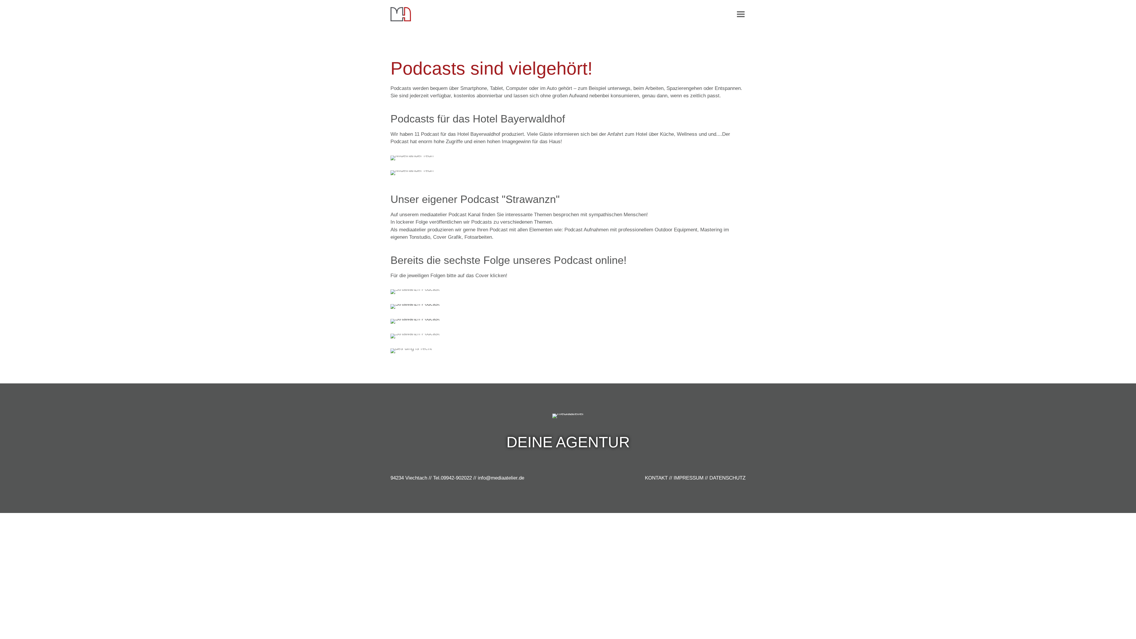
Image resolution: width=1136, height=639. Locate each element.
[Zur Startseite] (400, 14)
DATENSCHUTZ (727, 478)
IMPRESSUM (688, 478)
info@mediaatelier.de (501, 478)
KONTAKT (656, 478)
